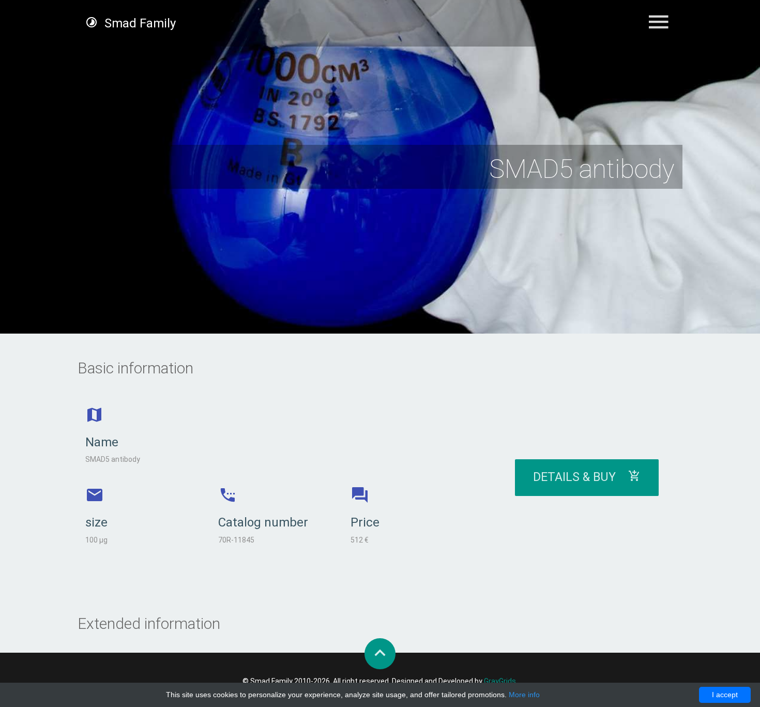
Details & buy (580, 477)
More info (524, 694)
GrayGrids (500, 681)
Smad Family (138, 23)
